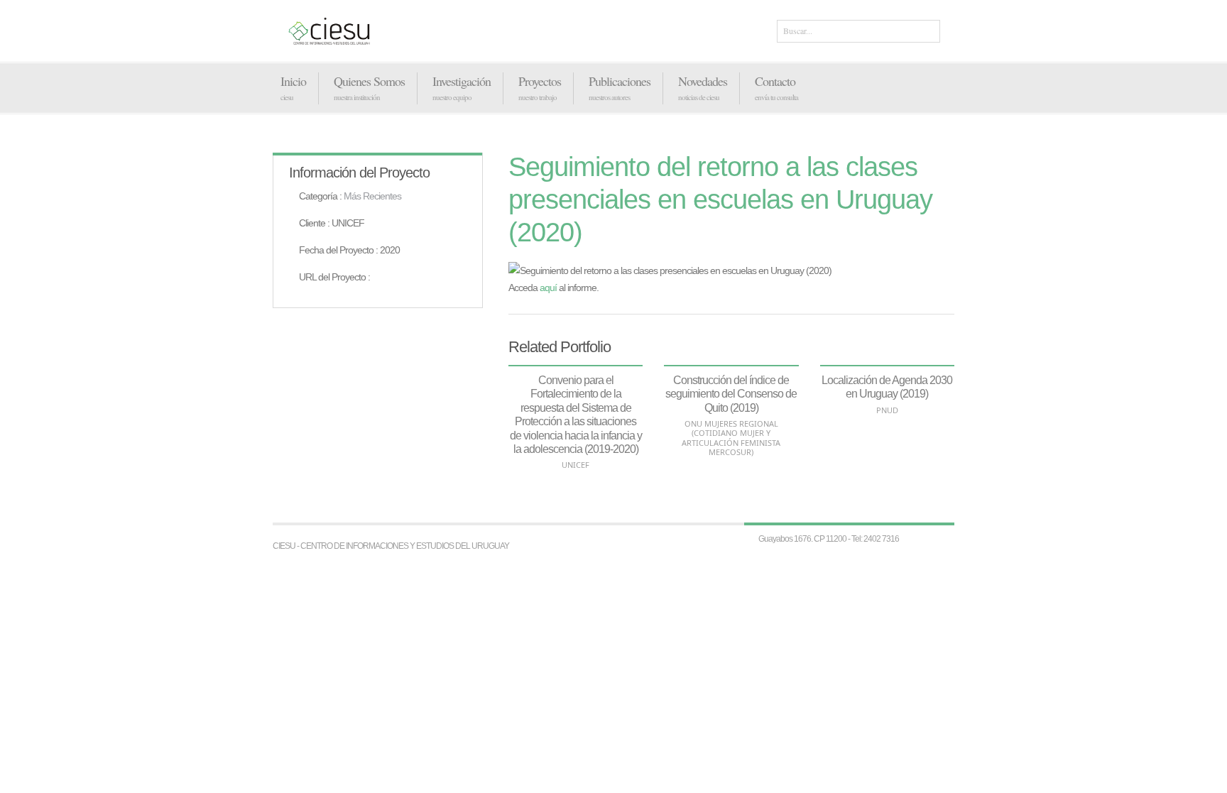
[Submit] (926, 31)
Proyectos (539, 81)
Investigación (461, 81)
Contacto (775, 81)
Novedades (702, 81)
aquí (548, 287)
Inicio (293, 81)
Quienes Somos (369, 81)
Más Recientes (372, 196)
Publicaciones (619, 81)
